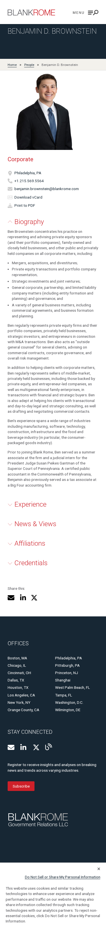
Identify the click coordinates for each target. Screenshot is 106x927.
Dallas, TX (16, 680)
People (29, 65)
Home (12, 65)
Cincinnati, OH (19, 672)
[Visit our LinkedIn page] (23, 747)
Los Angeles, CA (21, 695)
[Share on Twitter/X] (34, 597)
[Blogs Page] (48, 746)
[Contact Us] (11, 747)
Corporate (20, 159)
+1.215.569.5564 (29, 180)
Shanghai (62, 680)
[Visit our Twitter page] (36, 747)
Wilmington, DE (67, 709)
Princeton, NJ (66, 672)
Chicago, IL (17, 665)
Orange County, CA (23, 709)
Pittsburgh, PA (67, 665)
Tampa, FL (63, 695)
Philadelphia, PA (27, 173)
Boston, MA (17, 658)
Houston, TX (18, 687)
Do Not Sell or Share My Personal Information (62, 877)
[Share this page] (11, 597)
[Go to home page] (31, 12)
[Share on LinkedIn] (22, 597)
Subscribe (21, 786)
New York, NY (19, 702)
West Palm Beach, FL (72, 687)
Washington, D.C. (69, 702)
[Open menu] (85, 12)
